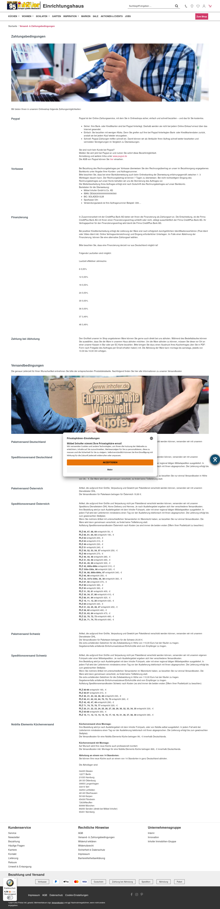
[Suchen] (176, 5)
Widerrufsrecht (86, 845)
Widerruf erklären (87, 841)
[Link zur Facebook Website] (131, 894)
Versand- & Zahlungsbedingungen (96, 837)
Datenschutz (56, 895)
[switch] (10, 897)
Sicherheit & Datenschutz (91, 849)
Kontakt (12, 854)
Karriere (12, 849)
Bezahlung (14, 841)
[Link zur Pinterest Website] (141, 894)
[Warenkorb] (210, 6)
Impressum (84, 854)
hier (112, 159)
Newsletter (14, 837)
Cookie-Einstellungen (76, 895)
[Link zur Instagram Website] (136, 894)
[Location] (192, 6)
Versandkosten (58, 902)
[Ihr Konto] (204, 6)
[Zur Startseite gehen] (23, 5)
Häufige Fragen (16, 845)
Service (12, 833)
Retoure (12, 862)
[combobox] (150, 5)
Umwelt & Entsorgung (19, 866)
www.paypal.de (120, 155)
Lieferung (13, 858)
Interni (151, 833)
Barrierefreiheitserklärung (91, 858)
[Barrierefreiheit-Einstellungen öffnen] (215, 459)
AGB (80, 833)
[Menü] (15, 879)
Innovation (153, 837)
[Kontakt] (186, 6)
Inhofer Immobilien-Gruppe (162, 841)
